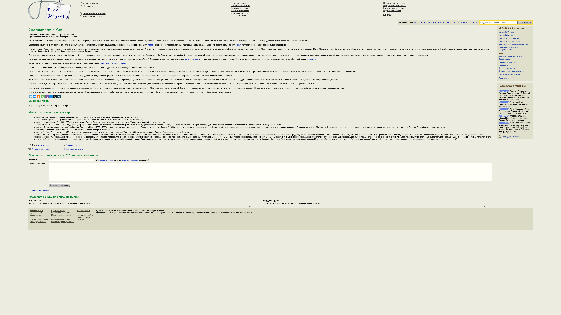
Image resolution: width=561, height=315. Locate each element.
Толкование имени (507, 68)
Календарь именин (92, 16)
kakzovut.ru (247, 213)
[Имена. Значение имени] (49, 9)
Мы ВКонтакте (83, 211)
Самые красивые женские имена (513, 44)
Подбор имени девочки (509, 38)
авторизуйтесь (106, 160)
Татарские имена (239, 8)
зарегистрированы (130, 160)
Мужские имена (90, 3)
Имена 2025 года (506, 32)
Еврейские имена (239, 13)
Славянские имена (240, 5)
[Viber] (47, 96)
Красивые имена (37, 215)
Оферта (80, 219)
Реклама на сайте (85, 215)
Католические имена (393, 8)
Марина (194, 59)
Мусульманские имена (394, 5)
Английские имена (240, 10)
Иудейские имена (392, 10)
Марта (150, 45)
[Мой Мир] (51, 96)
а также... (243, 15)
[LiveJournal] (59, 96)
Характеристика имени (509, 62)
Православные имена (394, 3)
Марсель (124, 63)
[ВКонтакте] (34, 96)
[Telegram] (30, 96)
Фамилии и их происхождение (512, 71)
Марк (108, 63)
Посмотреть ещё (506, 78)
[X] (55, 96)
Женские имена (90, 6)
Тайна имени (504, 59)
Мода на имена (505, 50)
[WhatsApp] (43, 96)
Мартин (115, 63)
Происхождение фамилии (62, 221)
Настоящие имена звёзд (509, 74)
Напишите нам (83, 217)
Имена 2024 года (506, 35)
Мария (238, 45)
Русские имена (238, 3)
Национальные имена (73, 149)
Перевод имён (505, 65)
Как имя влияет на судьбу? (511, 56)
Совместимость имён (41, 149)
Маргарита (311, 59)
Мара (187, 59)
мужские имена (45, 145)
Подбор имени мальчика (509, 41)
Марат (102, 63)
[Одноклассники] (38, 96)
